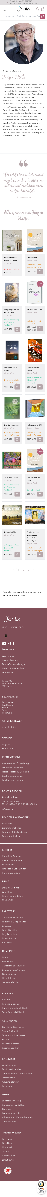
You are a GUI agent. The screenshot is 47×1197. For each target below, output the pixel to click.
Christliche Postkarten (12, 918)
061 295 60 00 (27, 1)
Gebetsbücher (9, 974)
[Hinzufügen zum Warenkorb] (40, 271)
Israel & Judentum (11, 873)
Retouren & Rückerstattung (15, 832)
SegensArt (7, 926)
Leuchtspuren (32, 257)
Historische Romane (12, 861)
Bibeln (5, 958)
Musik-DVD (7, 900)
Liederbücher (8, 978)
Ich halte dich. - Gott (34, 309)
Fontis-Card (7, 749)
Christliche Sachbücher (13, 966)
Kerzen (5, 1040)
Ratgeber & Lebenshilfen (14, 869)
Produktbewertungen (12, 780)
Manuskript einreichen (13, 669)
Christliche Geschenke (13, 1027)
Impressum (7, 673)
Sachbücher (8, 865)
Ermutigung (8, 1160)
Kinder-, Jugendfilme (12, 896)
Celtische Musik (9, 1122)
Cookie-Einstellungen (12, 776)
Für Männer (7, 1143)
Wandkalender (9, 1065)
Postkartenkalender (11, 1070)
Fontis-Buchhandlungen (13, 664)
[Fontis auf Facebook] (13, 644)
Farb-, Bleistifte (9, 930)
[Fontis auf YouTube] (4, 644)
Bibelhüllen (7, 962)
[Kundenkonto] (37, 9)
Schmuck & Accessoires (13, 1036)
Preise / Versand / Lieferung (15, 772)
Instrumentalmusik (11, 1113)
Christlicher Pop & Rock (13, 1105)
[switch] (41, 1191)
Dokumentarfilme (10, 888)
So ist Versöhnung (11, 477)
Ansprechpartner (10, 660)
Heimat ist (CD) (10, 532)
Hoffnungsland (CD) (34, 425)
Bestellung (7, 824)
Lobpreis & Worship (12, 1101)
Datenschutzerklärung (12, 768)
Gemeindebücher (10, 983)
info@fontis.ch (9, 810)
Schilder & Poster (10, 1044)
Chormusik (7, 1109)
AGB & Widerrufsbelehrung (15, 764)
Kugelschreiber (9, 934)
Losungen (7, 1086)
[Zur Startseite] (12, 620)
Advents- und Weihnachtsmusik (17, 1118)
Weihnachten (8, 1156)
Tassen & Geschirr (10, 1031)
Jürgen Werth (9, 263)
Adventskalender (10, 1082)
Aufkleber (7, 943)
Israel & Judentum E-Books (15, 1008)
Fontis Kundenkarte (11, 836)
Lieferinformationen (12, 828)
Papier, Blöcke (9, 939)
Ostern (5, 1152)
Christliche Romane (11, 856)
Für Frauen (7, 1139)
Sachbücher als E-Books (13, 1012)
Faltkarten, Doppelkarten (14, 922)
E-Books (6, 1000)
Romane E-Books (10, 1004)
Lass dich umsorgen (11, 425)
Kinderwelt (7, 1147)
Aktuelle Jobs (9, 727)
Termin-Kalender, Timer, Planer (17, 1074)
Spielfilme (7, 892)
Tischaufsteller (9, 1078)
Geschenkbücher (10, 1048)
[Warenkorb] (42, 9)
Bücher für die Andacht (13, 970)
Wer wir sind (8, 656)
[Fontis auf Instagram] (9, 644)
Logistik (6, 745)
